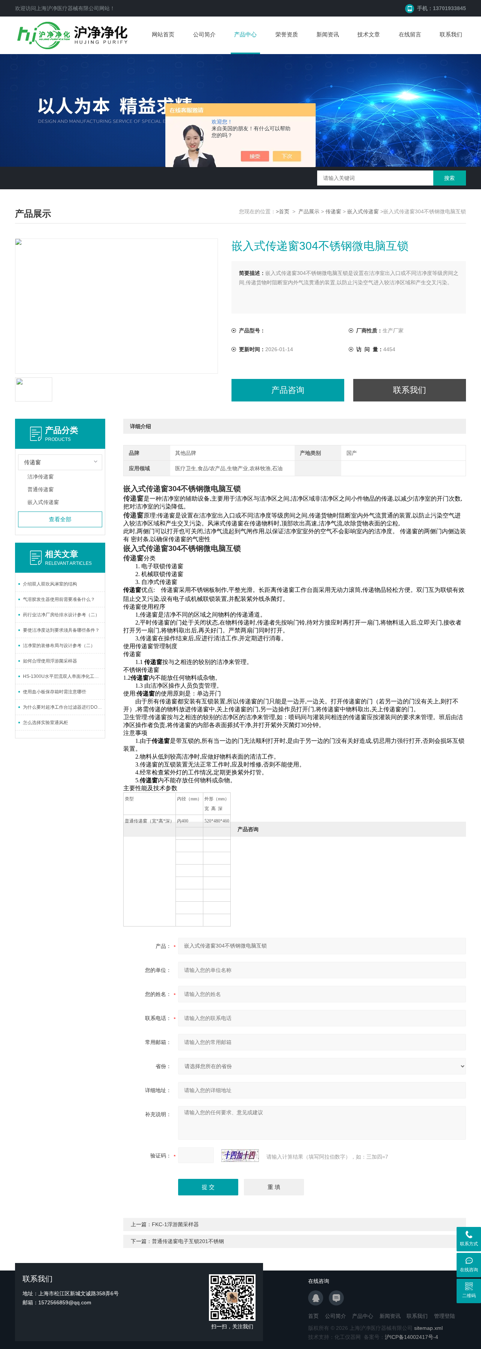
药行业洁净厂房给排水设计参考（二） (61, 614)
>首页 (282, 211)
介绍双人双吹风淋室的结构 (50, 584)
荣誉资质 (286, 34)
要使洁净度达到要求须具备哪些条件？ (61, 630)
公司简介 (204, 34)
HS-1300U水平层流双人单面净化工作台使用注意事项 (64, 676)
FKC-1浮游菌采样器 (175, 1224)
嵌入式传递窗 (363, 211)
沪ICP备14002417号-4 (411, 1337)
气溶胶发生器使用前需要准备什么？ (59, 599)
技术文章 (368, 34)
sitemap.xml (428, 1328)
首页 (313, 1316)
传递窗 (333, 211)
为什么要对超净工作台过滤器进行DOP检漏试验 (64, 707)
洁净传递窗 (40, 477)
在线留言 (410, 34)
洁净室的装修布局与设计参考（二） (59, 645)
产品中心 (245, 34)
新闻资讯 (327, 34)
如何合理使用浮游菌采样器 (50, 661)
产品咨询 (287, 390)
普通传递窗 (40, 489)
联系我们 (451, 34)
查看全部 (60, 519)
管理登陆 (444, 1316)
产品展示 (308, 211)
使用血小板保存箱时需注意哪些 (54, 691)
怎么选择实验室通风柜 (45, 722)
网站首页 (163, 34)
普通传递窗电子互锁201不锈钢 (188, 1241)
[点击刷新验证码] (240, 1155)
